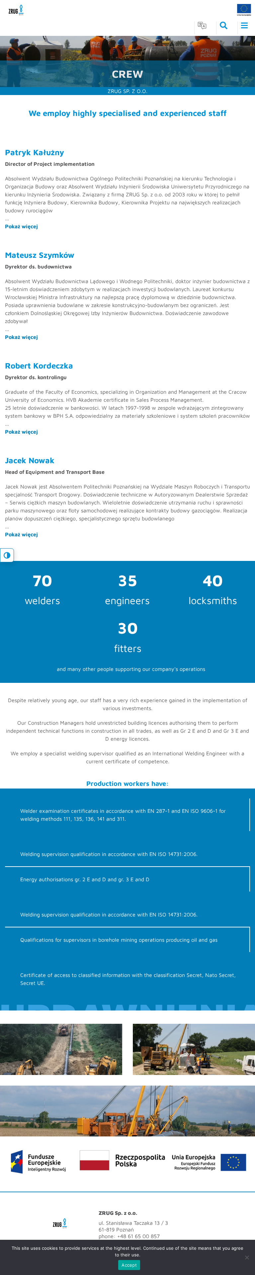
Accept (129, 1265)
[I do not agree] (246, 1257)
